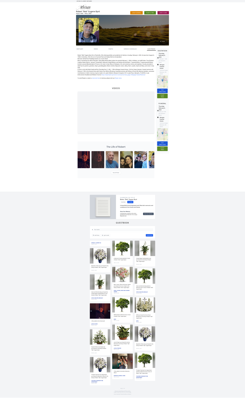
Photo (111, 49)
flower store (118, 78)
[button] (162, 80)
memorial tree (96, 78)
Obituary (80, 49)
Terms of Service (126, 392)
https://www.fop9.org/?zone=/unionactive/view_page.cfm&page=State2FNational (123, 75)
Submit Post (149, 235)
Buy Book (130, 202)
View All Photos (116, 172)
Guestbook (151, 49)
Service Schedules (130, 49)
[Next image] (109, 311)
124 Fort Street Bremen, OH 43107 (164, 72)
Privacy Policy (119, 392)
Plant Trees (162, 96)
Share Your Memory (148, 213)
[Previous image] (91, 311)
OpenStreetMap (124, 394)
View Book (123, 202)
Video (96, 49)
